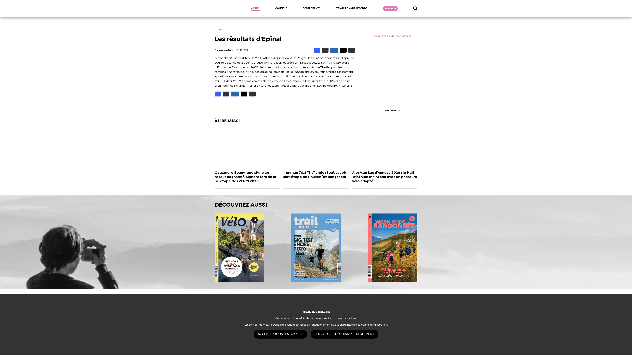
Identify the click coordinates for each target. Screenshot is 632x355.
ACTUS (255, 8)
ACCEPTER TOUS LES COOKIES (280, 334)
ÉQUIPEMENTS (311, 8)
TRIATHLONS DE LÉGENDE (351, 8)
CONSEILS (281, 8)
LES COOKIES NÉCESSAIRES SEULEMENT (344, 334)
